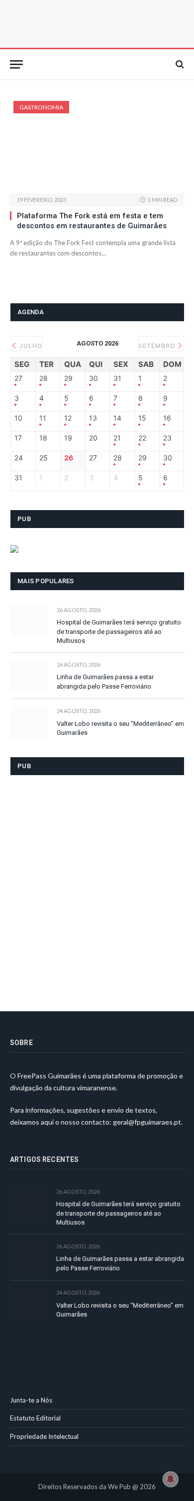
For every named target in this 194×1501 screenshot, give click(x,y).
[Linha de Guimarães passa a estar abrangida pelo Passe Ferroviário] (29, 676)
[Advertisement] (97, 887)
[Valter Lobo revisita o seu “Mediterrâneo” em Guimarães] (29, 722)
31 (117, 378)
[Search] (179, 64)
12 (68, 418)
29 (68, 378)
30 (93, 378)
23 (167, 438)
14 (117, 418)
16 (167, 418)
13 (93, 418)
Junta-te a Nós (31, 1400)
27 (18, 378)
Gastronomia (41, 107)
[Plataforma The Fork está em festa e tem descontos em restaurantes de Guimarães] (97, 147)
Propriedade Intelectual (44, 1436)
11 (42, 418)
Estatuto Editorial (35, 1418)
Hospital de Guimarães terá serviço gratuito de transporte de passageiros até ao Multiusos (119, 631)
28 (43, 378)
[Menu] (16, 64)
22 (142, 438)
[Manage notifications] (171, 1479)
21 (117, 438)
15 (142, 418)
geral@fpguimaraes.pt (147, 1122)
